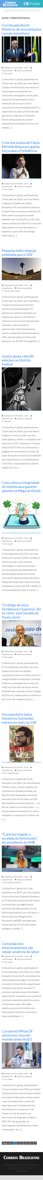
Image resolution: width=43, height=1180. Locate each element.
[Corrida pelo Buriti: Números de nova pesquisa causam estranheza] (21, 49)
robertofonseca (7, 71)
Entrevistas (17, 882)
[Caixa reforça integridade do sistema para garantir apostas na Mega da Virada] (21, 513)
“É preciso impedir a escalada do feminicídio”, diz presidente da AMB (20, 838)
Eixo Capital (8, 73)
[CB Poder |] (32, 3)
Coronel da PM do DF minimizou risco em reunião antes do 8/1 (17, 1035)
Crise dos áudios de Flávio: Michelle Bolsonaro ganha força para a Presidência (21, 147)
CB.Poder (7, 291)
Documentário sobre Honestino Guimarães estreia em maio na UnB (19, 718)
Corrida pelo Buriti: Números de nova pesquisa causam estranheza (21, 29)
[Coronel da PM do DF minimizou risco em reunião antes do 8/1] (21, 1055)
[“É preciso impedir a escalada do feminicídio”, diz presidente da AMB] (21, 858)
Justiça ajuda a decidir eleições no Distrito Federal (18, 360)
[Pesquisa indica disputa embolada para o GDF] (21, 269)
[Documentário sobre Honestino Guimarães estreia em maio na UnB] (21, 743)
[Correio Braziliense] (11, 4)
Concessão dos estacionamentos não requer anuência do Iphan (20, 948)
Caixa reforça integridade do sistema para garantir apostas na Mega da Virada (21, 487)
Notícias (16, 773)
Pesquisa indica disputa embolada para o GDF (19, 253)
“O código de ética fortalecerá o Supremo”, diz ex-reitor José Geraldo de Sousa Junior (21, 611)
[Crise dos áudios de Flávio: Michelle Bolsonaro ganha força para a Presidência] (21, 166)
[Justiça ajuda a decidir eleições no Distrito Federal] (21, 389)
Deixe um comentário (24, 71)
